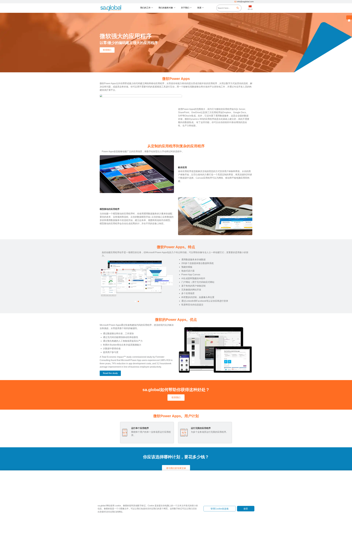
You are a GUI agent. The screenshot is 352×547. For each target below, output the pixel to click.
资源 (199, 7)
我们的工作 (145, 7)
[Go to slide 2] (138, 301)
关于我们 (185, 7)
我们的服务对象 (166, 7)
